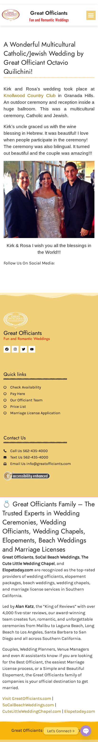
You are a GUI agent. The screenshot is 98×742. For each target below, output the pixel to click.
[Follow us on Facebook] (6, 271)
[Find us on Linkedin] (22, 271)
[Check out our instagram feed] (47, 271)
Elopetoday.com (79, 711)
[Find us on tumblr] (39, 271)
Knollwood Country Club (31, 95)
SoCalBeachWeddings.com (28, 704)
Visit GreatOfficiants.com (26, 698)
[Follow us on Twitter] (14, 271)
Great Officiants (49, 13)
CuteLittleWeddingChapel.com (31, 711)
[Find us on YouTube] (31, 271)
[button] (91, 15)
